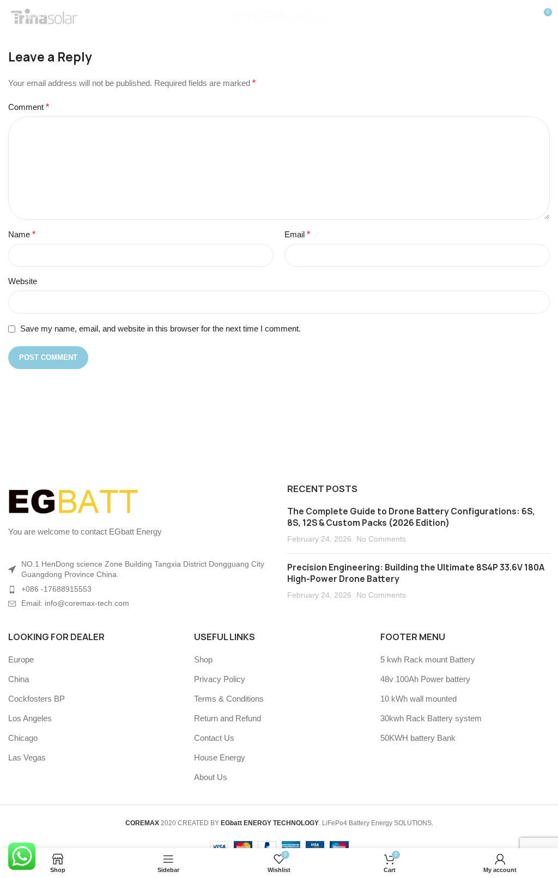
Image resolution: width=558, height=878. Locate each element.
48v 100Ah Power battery (425, 679)
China (18, 679)
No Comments (381, 539)
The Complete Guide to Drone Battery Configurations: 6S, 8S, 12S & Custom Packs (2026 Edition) (411, 517)
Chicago (23, 737)
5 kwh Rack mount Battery (427, 659)
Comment (28, 107)
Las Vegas (27, 757)
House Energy (219, 757)
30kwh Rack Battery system (431, 718)
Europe (21, 659)
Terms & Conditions (229, 698)
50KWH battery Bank (418, 737)
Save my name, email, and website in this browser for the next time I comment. (160, 328)
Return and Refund (227, 718)
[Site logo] (279, 15)
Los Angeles (30, 718)
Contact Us (214, 737)
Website (22, 281)
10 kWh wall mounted (418, 698)
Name (21, 234)
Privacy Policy (219, 679)
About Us (210, 777)
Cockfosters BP (36, 698)
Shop (203, 659)
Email (297, 234)
